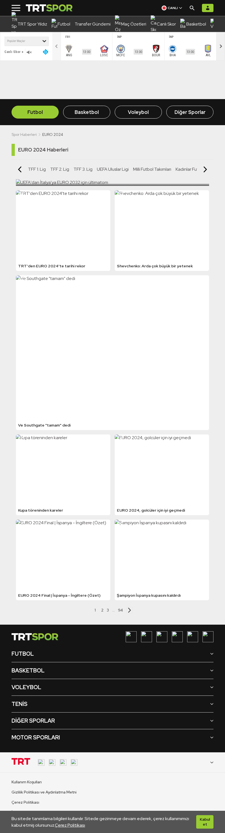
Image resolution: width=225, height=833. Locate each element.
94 (120, 610)
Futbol (35, 112)
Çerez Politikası (70, 825)
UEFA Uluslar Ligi (113, 169)
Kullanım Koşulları (27, 781)
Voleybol (138, 112)
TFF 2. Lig (59, 169)
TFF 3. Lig (83, 169)
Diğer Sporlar (190, 112)
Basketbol (87, 112)
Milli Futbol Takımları (152, 169)
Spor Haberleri (24, 134)
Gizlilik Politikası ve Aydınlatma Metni (44, 792)
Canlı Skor (12, 52)
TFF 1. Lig (37, 169)
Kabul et (205, 822)
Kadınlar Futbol (190, 169)
